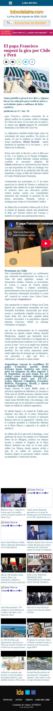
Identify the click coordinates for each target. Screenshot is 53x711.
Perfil (34, 388)
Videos (29, 700)
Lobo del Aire (42, 700)
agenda (22, 125)
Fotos (19, 700)
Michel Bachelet (31, 142)
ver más (39, 32)
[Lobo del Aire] (27, 12)
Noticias (7, 700)
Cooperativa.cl (24, 299)
